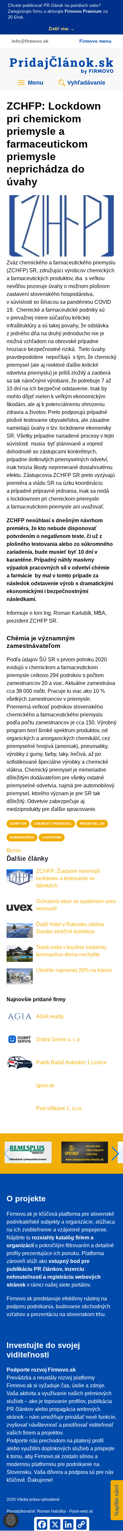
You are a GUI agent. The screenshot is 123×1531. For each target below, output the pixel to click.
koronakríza (22, 837)
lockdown (51, 837)
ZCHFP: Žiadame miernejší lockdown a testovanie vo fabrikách (68, 878)
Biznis (14, 850)
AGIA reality (50, 1016)
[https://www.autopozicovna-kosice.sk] (90, 1154)
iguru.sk (45, 1085)
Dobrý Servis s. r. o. (58, 1039)
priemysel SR (92, 823)
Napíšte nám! (116, 1500)
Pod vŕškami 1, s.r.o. (59, 1108)
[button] (115, 1154)
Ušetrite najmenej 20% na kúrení (74, 970)
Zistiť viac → (61, 28)
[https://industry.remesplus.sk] (33, 1154)
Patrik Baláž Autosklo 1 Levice (71, 1062)
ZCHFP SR (18, 823)
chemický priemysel (53, 823)
